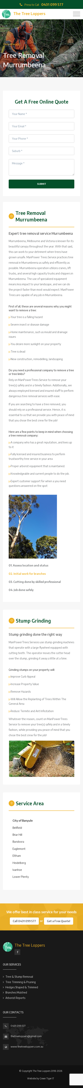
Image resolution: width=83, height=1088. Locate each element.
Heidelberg (19, 862)
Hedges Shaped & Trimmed (21, 987)
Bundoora (18, 841)
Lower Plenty (21, 876)
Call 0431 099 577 (24, 921)
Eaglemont (19, 848)
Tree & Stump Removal (19, 976)
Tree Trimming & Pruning (20, 982)
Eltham (17, 855)
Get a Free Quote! (58, 921)
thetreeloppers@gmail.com (26, 1036)
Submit (41, 183)
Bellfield (17, 827)
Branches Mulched (16, 992)
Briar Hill (17, 834)
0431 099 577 (18, 1025)
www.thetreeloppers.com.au (27, 1046)
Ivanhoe (17, 869)
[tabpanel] (33, 527)
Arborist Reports (15, 997)
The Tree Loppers (29, 945)
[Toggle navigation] (76, 14)
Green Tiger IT (47, 1078)
